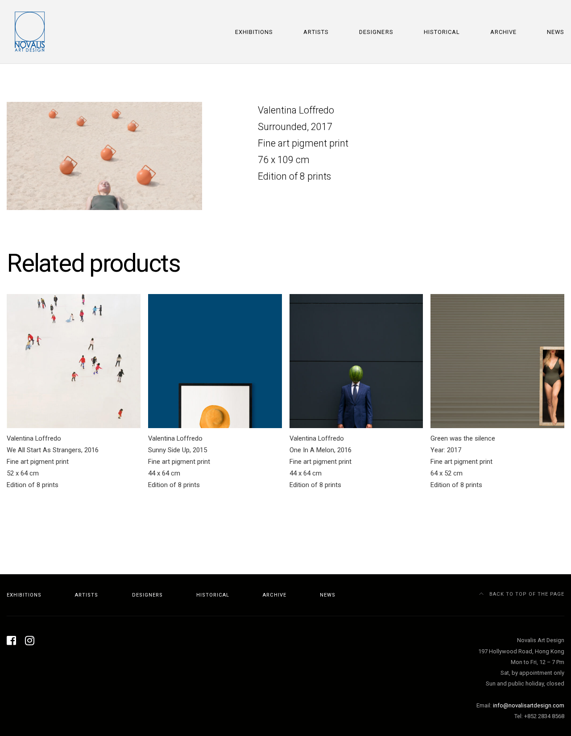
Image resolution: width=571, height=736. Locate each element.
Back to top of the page (526, 594)
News (555, 32)
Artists (316, 32)
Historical (442, 32)
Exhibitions (254, 32)
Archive (503, 32)
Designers (376, 32)
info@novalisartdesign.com (528, 705)
